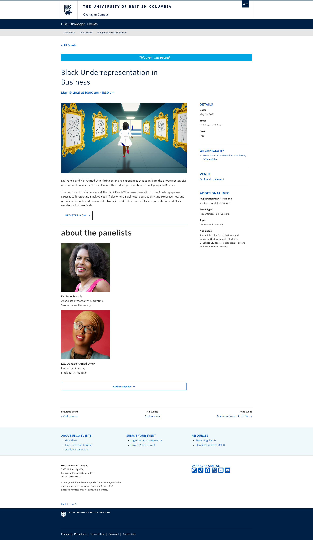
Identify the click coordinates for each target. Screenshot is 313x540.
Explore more (152, 416)
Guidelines (71, 440)
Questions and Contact (78, 445)
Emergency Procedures (74, 534)
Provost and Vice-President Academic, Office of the (224, 157)
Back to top (67, 504)
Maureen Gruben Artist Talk (234, 416)
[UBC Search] (245, 3)
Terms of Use (97, 534)
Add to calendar (122, 386)
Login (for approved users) (146, 440)
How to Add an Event (142, 445)
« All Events (68, 45)
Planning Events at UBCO (210, 445)
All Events (69, 32)
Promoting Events (206, 440)
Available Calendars (77, 449)
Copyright (113, 534)
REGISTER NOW (76, 215)
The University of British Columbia (68, 9)
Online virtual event (212, 179)
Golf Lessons (69, 416)
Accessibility (129, 534)
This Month (86, 32)
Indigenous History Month (112, 32)
